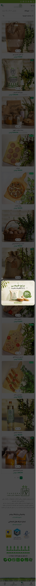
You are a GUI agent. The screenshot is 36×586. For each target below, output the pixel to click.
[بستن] (2, 278)
